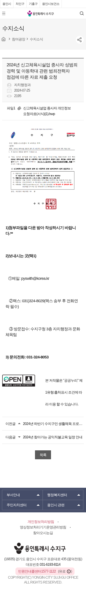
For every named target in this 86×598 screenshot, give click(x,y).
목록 (43, 455)
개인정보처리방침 (41, 522)
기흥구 (33, 3)
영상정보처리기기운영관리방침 (43, 527)
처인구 (20, 3)
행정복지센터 (57, 495)
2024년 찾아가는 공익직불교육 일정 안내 (52, 437)
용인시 (6, 3)
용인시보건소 (50, 3)
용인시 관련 (55, 505)
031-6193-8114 (50, 564)
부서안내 (13, 495)
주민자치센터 (16, 505)
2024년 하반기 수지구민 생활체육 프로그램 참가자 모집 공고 (53, 424)
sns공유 (80, 40)
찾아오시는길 (43, 533)
